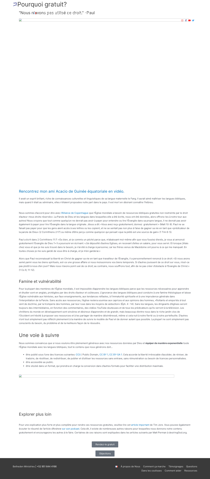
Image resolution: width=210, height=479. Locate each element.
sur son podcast (70, 428)
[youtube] (189, 20)
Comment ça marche (79, 13)
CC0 (78, 354)
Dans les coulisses (143, 13)
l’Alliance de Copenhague (74, 212)
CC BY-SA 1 (115, 354)
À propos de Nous (53, 13)
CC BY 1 (103, 354)
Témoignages (102, 13)
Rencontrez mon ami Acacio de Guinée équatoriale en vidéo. (71, 191)
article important (140, 424)
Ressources (188, 13)
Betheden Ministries (24, 466)
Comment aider (166, 13)
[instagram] (182, 20)
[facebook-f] (186, 20)
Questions (119, 13)
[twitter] (193, 20)
